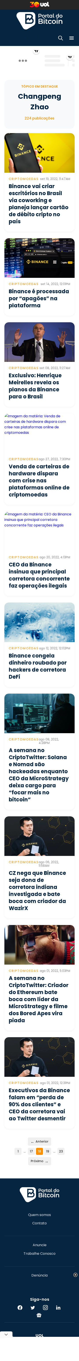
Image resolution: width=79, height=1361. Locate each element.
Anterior (39, 1141)
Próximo (39, 1161)
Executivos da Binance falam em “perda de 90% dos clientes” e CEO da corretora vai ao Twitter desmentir (39, 1104)
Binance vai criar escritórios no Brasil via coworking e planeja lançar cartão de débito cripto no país (38, 204)
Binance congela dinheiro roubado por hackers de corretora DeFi (38, 666)
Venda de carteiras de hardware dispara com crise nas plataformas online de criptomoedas (39, 480)
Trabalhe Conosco (39, 1253)
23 (61, 1151)
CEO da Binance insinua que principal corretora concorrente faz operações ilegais (39, 575)
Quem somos (39, 1215)
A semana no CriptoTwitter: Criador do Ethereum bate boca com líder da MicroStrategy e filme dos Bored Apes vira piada (38, 999)
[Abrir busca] (61, 38)
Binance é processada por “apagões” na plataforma (39, 298)
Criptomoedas (24, 179)
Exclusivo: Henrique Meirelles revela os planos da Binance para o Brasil (35, 386)
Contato (39, 1223)
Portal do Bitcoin (39, 20)
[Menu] (71, 38)
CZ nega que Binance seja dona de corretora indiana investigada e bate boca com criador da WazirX (37, 890)
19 (47, 1151)
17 (31, 1151)
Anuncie (40, 1245)
